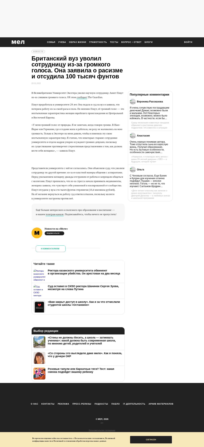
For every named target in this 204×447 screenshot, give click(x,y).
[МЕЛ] (18, 42)
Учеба (62, 42)
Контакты (48, 404)
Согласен (151, 440)
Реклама (63, 404)
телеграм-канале (55, 214)
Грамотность (98, 42)
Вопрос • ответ (131, 42)
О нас (34, 404)
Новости (38, 51)
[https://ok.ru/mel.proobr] (118, 392)
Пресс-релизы (81, 404)
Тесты (114, 42)
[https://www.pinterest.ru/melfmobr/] (110, 392)
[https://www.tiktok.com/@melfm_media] (102, 392)
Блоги (149, 42)
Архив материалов (161, 404)
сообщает (82, 97)
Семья (51, 42)
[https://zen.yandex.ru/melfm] (85, 392)
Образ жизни (77, 42)
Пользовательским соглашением (89, 438)
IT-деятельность (134, 404)
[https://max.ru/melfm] (126, 392)
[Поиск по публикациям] (178, 42)
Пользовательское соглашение (102, 430)
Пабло (115, 404)
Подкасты (101, 404)
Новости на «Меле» (56, 229)
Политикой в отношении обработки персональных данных (79, 441)
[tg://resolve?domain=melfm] (77, 392)
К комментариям (50, 249)
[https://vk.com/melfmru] (94, 392)
